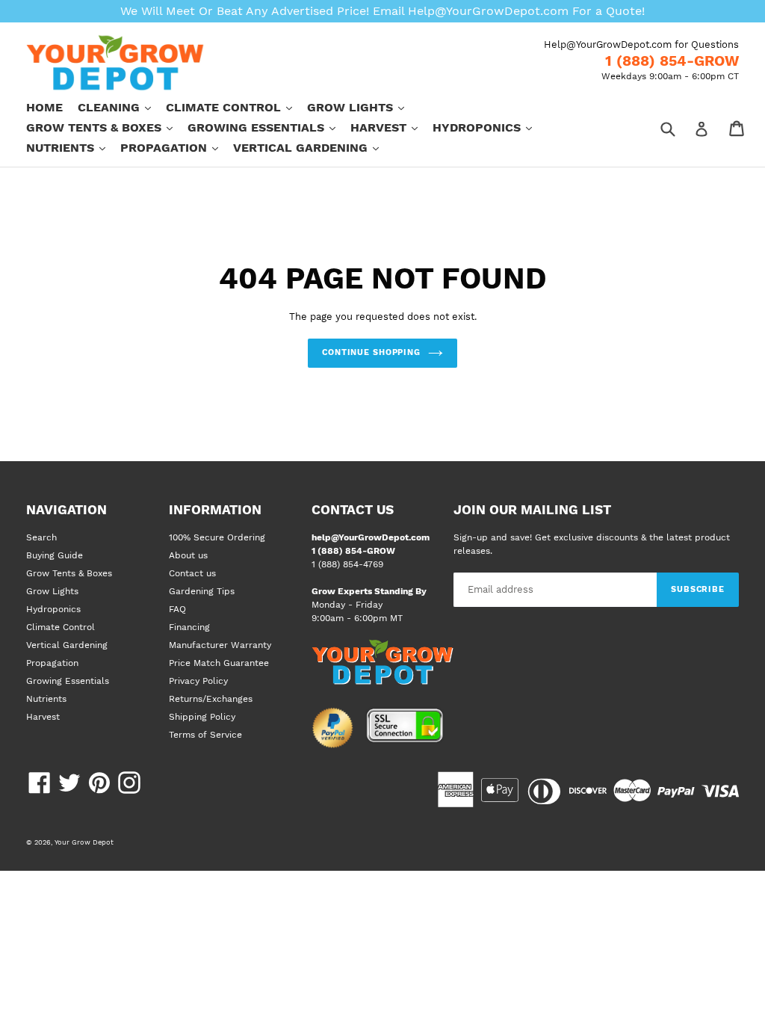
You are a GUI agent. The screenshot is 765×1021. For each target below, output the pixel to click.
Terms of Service (205, 734)
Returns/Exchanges (211, 699)
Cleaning (122, 106)
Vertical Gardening (313, 147)
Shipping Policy (202, 717)
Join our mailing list (532, 509)
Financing (189, 627)
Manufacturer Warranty (220, 645)
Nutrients (73, 147)
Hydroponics (490, 127)
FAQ (177, 609)
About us (188, 555)
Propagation (176, 147)
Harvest (391, 127)
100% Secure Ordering (217, 537)
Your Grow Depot (84, 842)
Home (44, 107)
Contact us (192, 573)
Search (41, 537)
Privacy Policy (198, 681)
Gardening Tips (202, 591)
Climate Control (236, 106)
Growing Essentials (269, 127)
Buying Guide (54, 555)
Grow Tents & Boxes (107, 127)
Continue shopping (371, 352)
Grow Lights (363, 106)
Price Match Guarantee (219, 663)
